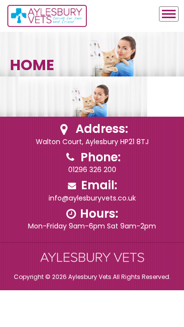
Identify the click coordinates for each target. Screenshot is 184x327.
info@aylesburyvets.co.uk (92, 198)
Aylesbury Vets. (90, 277)
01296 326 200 (92, 170)
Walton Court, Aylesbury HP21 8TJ (92, 142)
